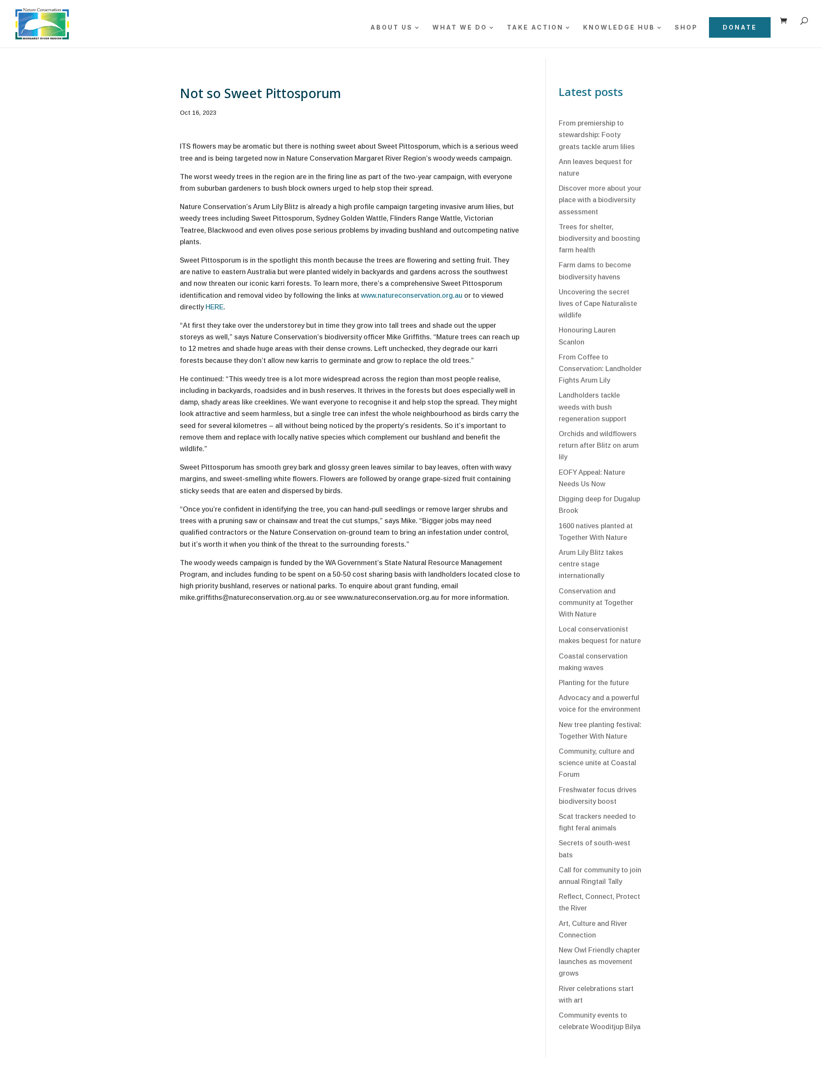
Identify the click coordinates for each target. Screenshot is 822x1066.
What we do (459, 27)
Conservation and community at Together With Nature (596, 602)
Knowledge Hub (619, 27)
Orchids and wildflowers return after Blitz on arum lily (599, 445)
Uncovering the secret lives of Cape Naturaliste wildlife (598, 303)
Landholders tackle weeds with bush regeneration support (592, 407)
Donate (740, 27)
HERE (214, 307)
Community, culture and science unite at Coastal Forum (597, 763)
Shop (686, 27)
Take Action (535, 27)
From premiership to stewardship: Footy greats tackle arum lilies (597, 135)
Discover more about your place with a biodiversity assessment (600, 200)
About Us (391, 27)
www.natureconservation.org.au (411, 295)
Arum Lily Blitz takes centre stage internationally (591, 564)
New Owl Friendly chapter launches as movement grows (599, 961)
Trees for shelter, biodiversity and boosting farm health (599, 238)
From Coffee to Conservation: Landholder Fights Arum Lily (600, 368)
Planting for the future (594, 682)
